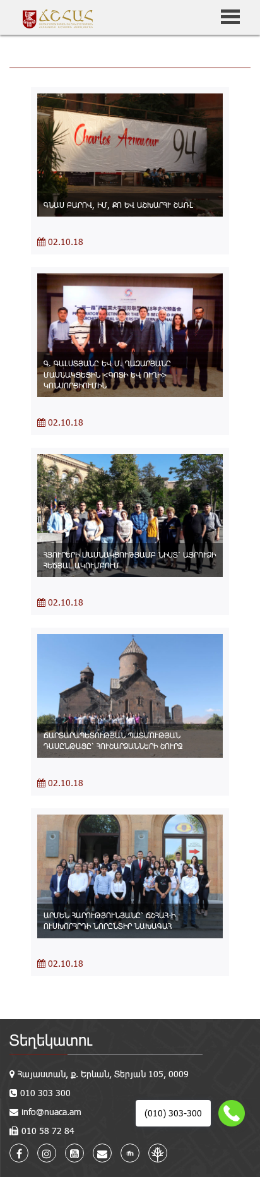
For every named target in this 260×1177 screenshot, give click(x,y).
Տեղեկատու (50, 1040)
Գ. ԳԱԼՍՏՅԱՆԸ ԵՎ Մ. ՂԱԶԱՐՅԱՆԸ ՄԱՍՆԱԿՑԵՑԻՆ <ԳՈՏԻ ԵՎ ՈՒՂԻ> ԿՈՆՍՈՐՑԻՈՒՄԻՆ (107, 374)
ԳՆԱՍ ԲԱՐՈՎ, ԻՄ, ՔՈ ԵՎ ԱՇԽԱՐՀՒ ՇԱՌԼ (118, 204)
